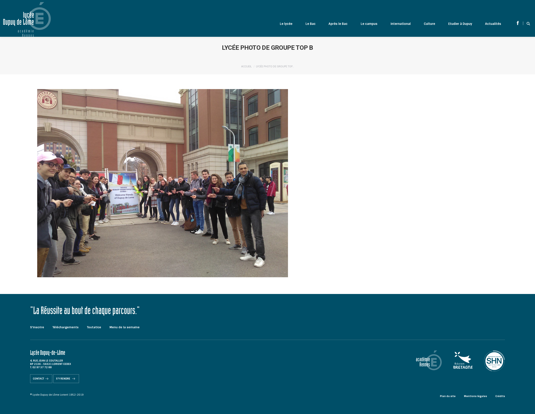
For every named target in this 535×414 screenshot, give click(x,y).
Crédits (500, 396)
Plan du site (448, 396)
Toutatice (94, 327)
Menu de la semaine (125, 327)
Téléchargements (65, 327)
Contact (38, 378)
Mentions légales (475, 396)
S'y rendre (63, 378)
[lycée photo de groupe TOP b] (267, 183)
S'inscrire (37, 327)
